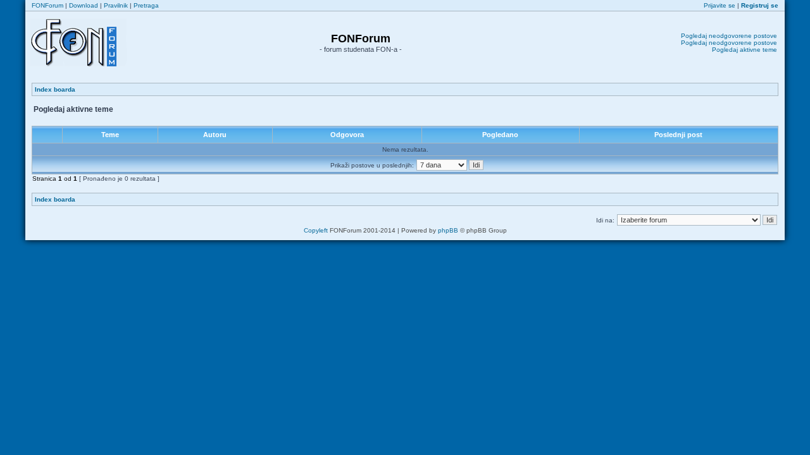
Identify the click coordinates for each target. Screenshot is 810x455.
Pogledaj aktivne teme (744, 49)
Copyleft (316, 230)
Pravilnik (116, 5)
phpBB (448, 230)
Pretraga (146, 5)
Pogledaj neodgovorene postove (729, 35)
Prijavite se (719, 5)
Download (83, 5)
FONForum (47, 5)
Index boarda (55, 89)
